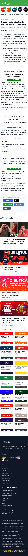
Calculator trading (7, 505)
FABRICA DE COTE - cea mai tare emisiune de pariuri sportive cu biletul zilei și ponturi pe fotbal (13, 242)
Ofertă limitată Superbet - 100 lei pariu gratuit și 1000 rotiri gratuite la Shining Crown (13, 321)
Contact (4, 500)
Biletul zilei (5, 468)
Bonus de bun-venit (7, 480)
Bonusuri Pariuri (18, 14)
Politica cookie (6, 498)
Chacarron (10, 27)
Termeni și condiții (7, 495)
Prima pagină (4, 18)
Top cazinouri (5, 475)
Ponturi (11, 14)
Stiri (13, 18)
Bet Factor (4, 297)
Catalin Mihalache (6, 246)
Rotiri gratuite (6, 483)
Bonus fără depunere (8, 478)
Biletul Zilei (4, 14)
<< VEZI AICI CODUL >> (14, 80)
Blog (10, 18)
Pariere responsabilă (7, 490)
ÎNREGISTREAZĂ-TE (6, 400)
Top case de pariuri (7, 473)
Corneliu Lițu (4, 325)
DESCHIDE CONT (7, 343)
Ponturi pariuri (6, 470)
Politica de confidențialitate (9, 493)
